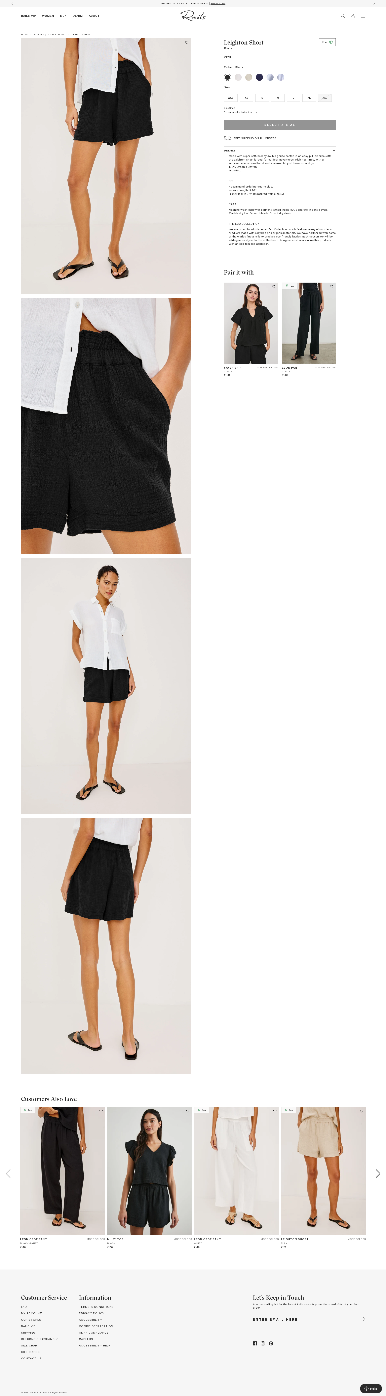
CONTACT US (31, 1358)
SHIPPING (28, 1332)
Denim (78, 16)
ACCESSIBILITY (90, 1319)
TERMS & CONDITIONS (96, 1307)
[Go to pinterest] (271, 1344)
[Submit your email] (362, 1319)
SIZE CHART (30, 1345)
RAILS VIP (28, 1326)
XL (309, 97)
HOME (24, 34)
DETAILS (229, 150)
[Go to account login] (353, 16)
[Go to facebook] (255, 1344)
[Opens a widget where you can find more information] (371, 1389)
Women (48, 16)
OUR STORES (31, 1319)
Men (63, 16)
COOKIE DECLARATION (96, 1326)
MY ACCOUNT (31, 1313)
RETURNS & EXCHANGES (40, 1339)
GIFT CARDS (30, 1352)
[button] (187, 42)
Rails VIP (28, 16)
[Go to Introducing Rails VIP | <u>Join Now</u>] (193, 3)
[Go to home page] (193, 15)
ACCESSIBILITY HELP (95, 1345)
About (94, 16)
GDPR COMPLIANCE (94, 1332)
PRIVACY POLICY (91, 1313)
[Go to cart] (363, 16)
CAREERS (86, 1339)
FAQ (24, 1307)
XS (246, 97)
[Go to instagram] (263, 1344)
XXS (230, 97)
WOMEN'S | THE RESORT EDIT (50, 34)
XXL (324, 97)
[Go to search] (343, 16)
